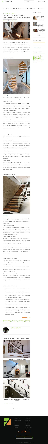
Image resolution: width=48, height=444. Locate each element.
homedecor (15, 320)
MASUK (39, 1)
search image (5, 95)
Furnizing (21, 442)
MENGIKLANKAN (27, 425)
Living (41, 56)
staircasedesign (21, 321)
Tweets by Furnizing (37, 47)
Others (39, 57)
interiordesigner (7, 321)
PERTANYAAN (27, 423)
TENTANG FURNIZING (17, 420)
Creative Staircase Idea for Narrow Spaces (17, 359)
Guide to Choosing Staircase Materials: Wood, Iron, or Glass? (41, 17)
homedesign (20, 320)
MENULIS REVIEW (28, 429)
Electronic (36, 58)
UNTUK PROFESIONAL (28, 427)
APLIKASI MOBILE (27, 420)
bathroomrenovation (7, 320)
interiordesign (27, 320)
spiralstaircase (13, 321)
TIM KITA (15, 422)
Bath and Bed (36, 56)
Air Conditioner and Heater (38, 59)
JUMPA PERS (16, 427)
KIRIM (24, 437)
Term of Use (31, 442)
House (35, 62)
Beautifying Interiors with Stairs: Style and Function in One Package (16, 400)
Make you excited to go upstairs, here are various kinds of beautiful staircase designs (41, 32)
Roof (40, 58)
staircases (27, 321)
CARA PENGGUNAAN (28, 422)
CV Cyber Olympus (27, 442)
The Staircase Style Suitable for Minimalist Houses (16, 379)
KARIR (15, 423)
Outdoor (35, 57)
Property (40, 60)
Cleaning (35, 60)
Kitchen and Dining (37, 55)
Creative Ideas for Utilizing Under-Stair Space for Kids (41, 24)
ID (35, 1)
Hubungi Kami (16, 425)
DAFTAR (43, 1)
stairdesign (8, 322)
